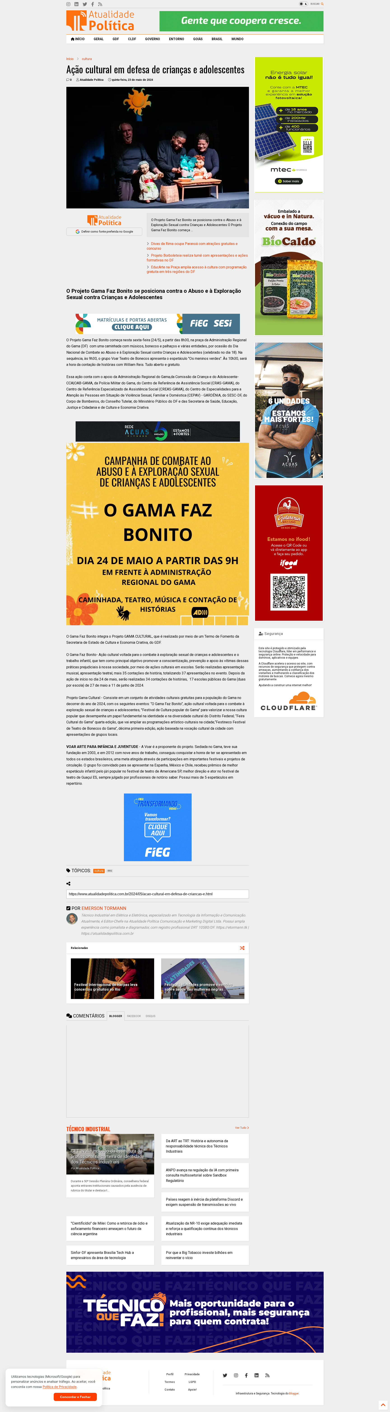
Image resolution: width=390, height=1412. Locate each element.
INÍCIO (79, 39)
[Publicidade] (158, 431)
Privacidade (192, 1374)
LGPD (192, 1382)
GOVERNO (152, 39)
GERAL (99, 39)
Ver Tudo (241, 1127)
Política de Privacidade (60, 1387)
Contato (170, 1389)
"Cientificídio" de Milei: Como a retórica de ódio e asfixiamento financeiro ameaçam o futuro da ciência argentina (109, 1228)
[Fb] (92, 4)
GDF (116, 39)
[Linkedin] (76, 4)
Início (70, 59)
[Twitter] (85, 4)
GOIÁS (198, 39)
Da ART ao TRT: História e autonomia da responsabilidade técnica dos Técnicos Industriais (197, 1146)
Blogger (294, 1393)
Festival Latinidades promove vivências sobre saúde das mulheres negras (198, 987)
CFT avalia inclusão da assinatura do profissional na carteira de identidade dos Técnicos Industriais (107, 1156)
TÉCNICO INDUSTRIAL (88, 1129)
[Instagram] (68, 4)
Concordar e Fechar (75, 1397)
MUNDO (238, 39)
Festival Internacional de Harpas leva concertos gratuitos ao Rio (105, 987)
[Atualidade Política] (100, 28)
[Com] (267, 1375)
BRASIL (217, 39)
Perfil (169, 1374)
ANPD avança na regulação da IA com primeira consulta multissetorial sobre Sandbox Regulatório (202, 1175)
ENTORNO (176, 39)
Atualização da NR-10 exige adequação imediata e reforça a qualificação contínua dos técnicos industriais (204, 1228)
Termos (170, 1382)
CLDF (132, 39)
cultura (87, 59)
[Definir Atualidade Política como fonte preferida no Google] (104, 220)
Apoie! (192, 1389)
